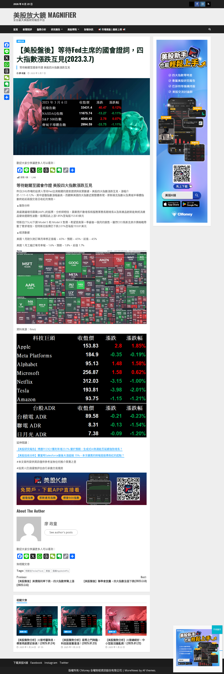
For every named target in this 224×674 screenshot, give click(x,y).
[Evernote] (6, 84)
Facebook (36, 663)
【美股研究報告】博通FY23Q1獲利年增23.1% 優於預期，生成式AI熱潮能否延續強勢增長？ (69, 449)
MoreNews (131, 670)
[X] (6, 58)
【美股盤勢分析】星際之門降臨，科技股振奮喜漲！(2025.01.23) (81, 621)
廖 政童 (22, 73)
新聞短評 (27, 29)
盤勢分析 (41, 29)
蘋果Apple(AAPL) (61, 570)
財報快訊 (88, 29)
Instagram (50, 663)
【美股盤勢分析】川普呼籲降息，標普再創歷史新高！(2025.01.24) (37, 621)
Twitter (64, 663)
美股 (48, 570)
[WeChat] (6, 77)
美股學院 (72, 29)
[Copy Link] (6, 90)
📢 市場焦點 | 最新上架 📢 (111, 29)
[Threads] (6, 71)
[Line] (6, 51)
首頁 (15, 29)
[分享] (6, 97)
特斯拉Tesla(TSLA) (34, 570)
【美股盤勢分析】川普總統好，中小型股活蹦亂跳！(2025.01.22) (126, 621)
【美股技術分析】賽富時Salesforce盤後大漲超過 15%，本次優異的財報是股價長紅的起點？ (70, 455)
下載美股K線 (20, 663)
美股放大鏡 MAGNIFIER (44, 15)
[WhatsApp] (6, 64)
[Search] (210, 29)
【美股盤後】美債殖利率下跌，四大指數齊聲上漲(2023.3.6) (45, 581)
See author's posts (61, 532)
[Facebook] (6, 45)
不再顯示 (217, 629)
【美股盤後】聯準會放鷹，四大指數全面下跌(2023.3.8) (114, 579)
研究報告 (55, 29)
